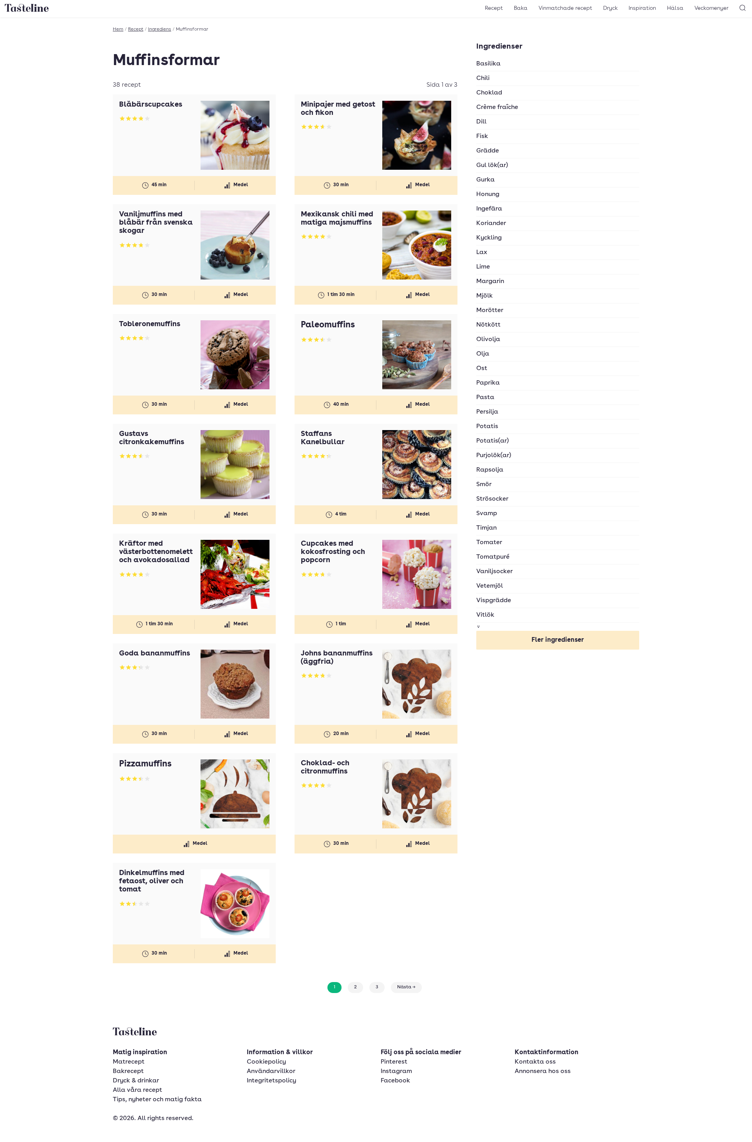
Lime (483, 267)
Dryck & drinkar (136, 1081)
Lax (481, 252)
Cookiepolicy (266, 1062)
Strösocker (492, 499)
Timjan (486, 528)
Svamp (486, 513)
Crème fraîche (497, 107)
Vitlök (485, 615)
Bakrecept (128, 1071)
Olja (482, 354)
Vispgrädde (493, 600)
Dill (481, 122)
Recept (494, 8)
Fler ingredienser (557, 640)
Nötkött (488, 325)
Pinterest (394, 1062)
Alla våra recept (137, 1090)
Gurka (485, 180)
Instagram (396, 1071)
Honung (487, 194)
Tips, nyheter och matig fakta (157, 1100)
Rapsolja (489, 470)
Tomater (489, 542)
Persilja (487, 412)
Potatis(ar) (492, 441)
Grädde (487, 151)
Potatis (487, 426)
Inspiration (642, 8)
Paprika (488, 383)
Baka (521, 8)
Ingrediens (159, 29)
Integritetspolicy (271, 1081)
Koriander (491, 223)
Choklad (489, 93)
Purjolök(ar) (493, 455)
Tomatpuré (493, 557)
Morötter (489, 310)
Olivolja (488, 339)
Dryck (610, 8)
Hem (118, 29)
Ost (481, 368)
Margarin (490, 281)
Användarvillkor (271, 1071)
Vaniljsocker (494, 571)
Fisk (482, 136)
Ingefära (489, 209)
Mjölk (484, 296)
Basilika (488, 64)
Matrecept (129, 1062)
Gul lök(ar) (492, 165)
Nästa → (406, 987)
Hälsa (675, 8)
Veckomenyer (711, 8)
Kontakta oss (535, 1062)
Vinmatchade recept (565, 8)
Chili (483, 78)
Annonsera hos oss (543, 1071)
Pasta (485, 397)
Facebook (395, 1081)
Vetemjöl (489, 586)
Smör (484, 484)
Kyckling (489, 238)
